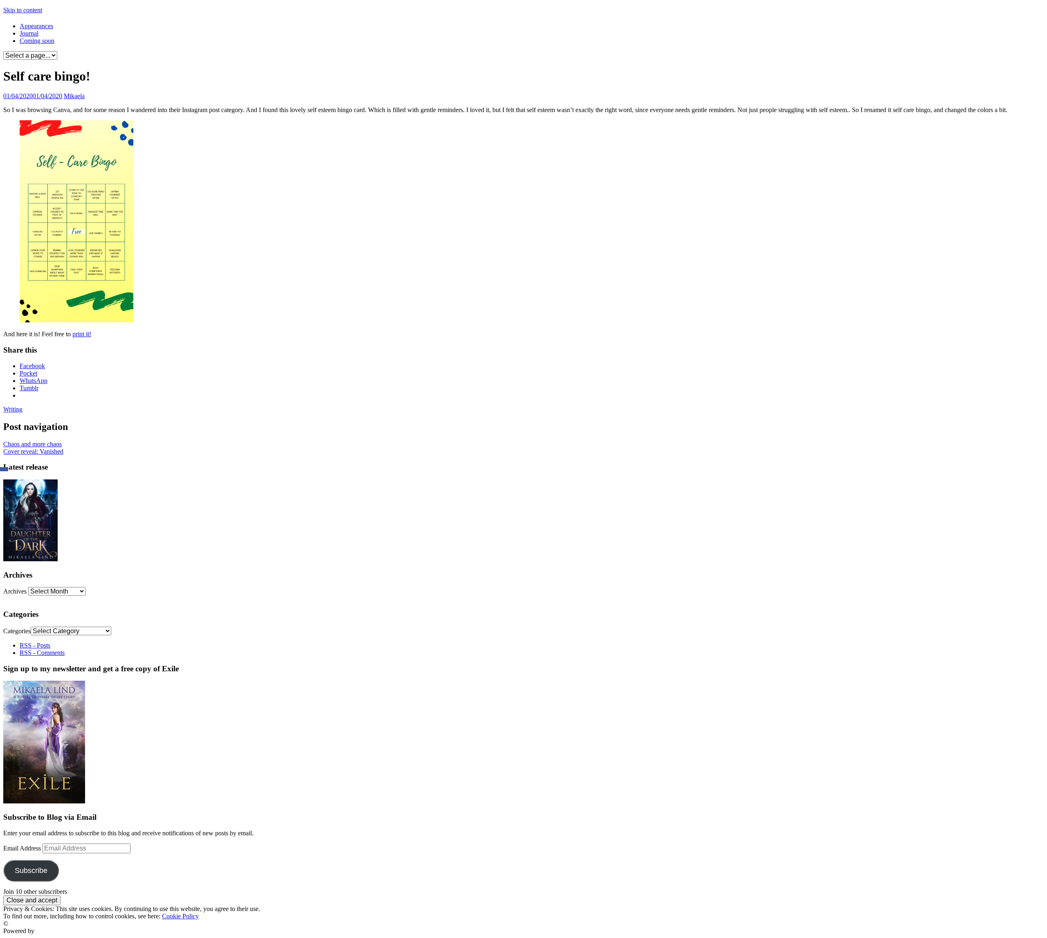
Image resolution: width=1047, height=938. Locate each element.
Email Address (23, 848)
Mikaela (74, 95)
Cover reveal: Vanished (33, 451)
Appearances (36, 25)
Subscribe (31, 870)
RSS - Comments (42, 652)
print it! (81, 334)
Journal (29, 33)
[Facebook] (4, 469)
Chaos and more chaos (32, 444)
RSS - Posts (35, 645)
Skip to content (22, 10)
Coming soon (37, 40)
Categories (17, 631)
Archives (15, 591)
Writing (12, 409)
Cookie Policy (180, 916)
